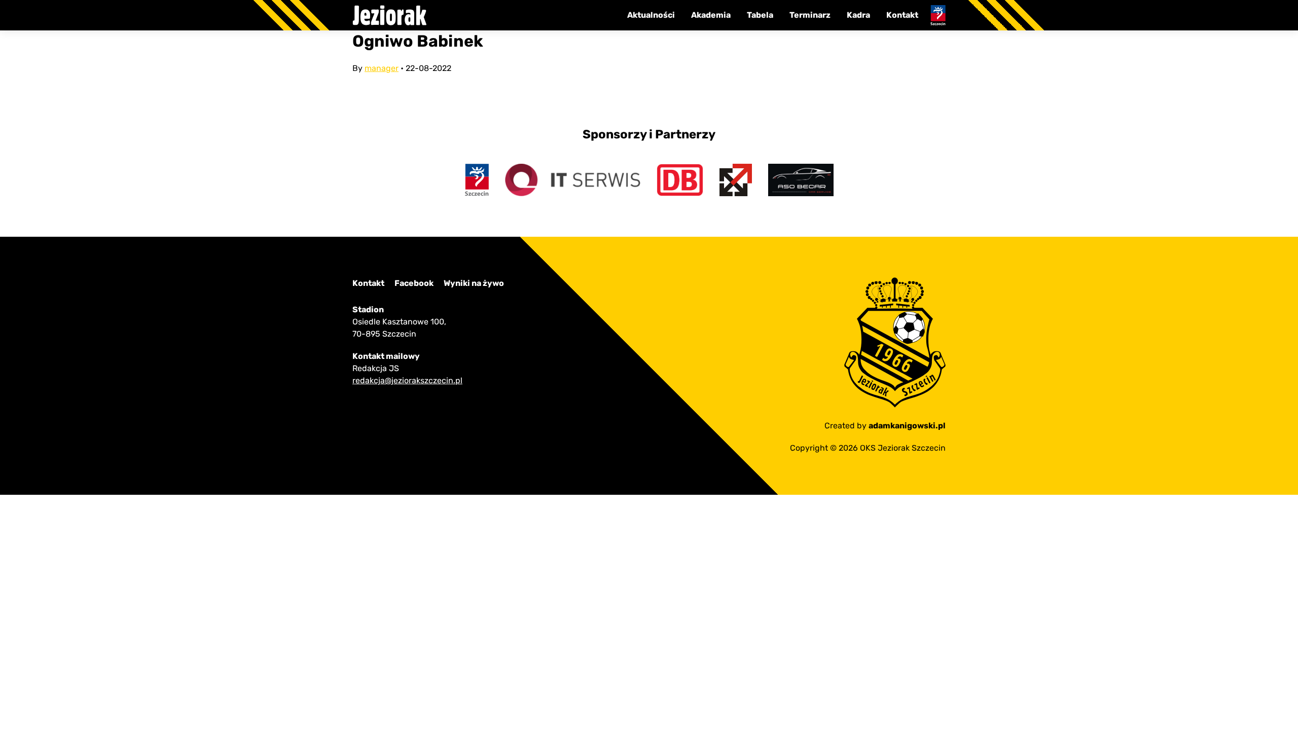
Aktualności (651, 15)
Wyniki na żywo (474, 283)
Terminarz (810, 15)
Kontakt (902, 15)
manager (382, 68)
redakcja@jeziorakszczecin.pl (407, 380)
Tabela (760, 15)
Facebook (414, 283)
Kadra (858, 15)
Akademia (711, 15)
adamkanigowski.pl (907, 425)
